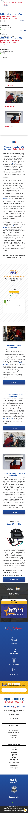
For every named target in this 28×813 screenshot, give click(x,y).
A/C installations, (8, 418)
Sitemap (14, 810)
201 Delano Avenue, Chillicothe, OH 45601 (14, 710)
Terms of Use (20, 810)
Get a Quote (3, 34)
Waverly (14, 769)
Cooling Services (13, 730)
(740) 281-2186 (5, 6)
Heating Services (13, 728)
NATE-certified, (7, 198)
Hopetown (14, 754)
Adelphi (14, 747)
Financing (13, 737)
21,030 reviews (16, 293)
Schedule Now (4, 49)
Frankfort (14, 752)
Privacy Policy (14, 812)
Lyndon (14, 761)
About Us (13, 740)
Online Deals (13, 735)
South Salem (14, 767)
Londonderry (14, 759)
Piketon (14, 764)
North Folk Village (14, 762)
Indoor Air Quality (11, 163)
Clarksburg (14, 751)
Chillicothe (14, 749)
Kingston (14, 756)
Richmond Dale (14, 765)
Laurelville (14, 757)
